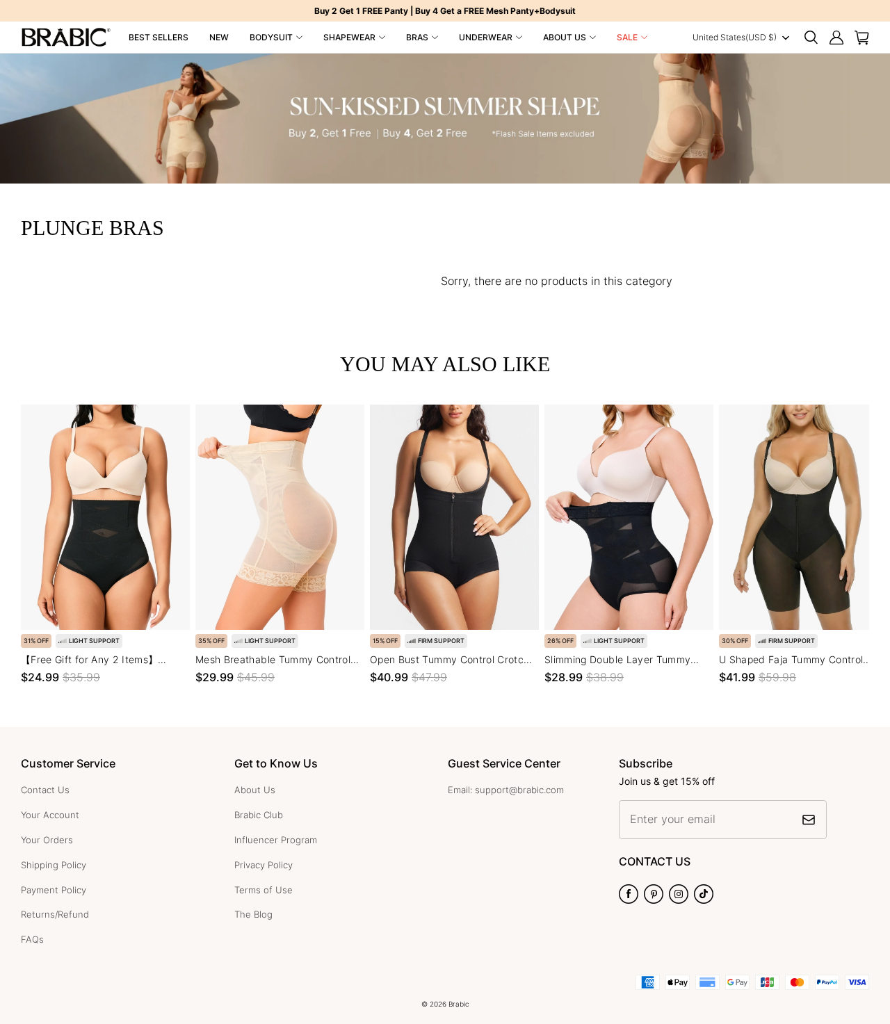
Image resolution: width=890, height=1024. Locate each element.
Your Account (50, 814)
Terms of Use (263, 889)
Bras (417, 37)
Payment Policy (53, 889)
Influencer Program (275, 839)
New (219, 37)
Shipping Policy (53, 864)
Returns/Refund (55, 914)
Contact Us (45, 789)
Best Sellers (158, 37)
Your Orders (47, 839)
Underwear (485, 37)
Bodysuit (271, 37)
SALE (627, 37)
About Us (564, 37)
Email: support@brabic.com (506, 789)
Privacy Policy (263, 864)
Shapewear (349, 37)
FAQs (32, 939)
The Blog (253, 914)
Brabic (458, 1004)
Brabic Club (258, 814)
